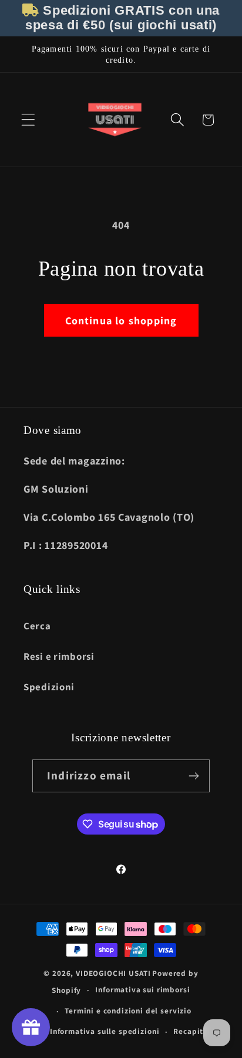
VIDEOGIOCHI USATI (113, 973)
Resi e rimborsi (59, 656)
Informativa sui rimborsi (142, 990)
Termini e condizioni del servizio (128, 1011)
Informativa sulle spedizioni (105, 1031)
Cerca (37, 625)
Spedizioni (49, 686)
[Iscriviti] (193, 775)
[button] (28, 119)
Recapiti (189, 1031)
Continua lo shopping (121, 320)
